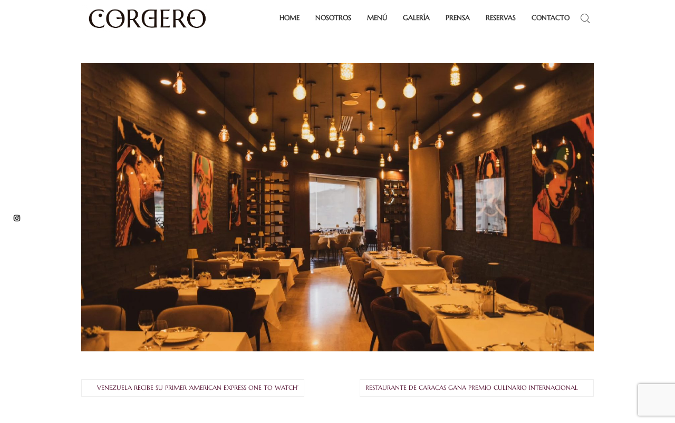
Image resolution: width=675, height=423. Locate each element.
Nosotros (333, 17)
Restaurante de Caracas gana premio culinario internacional (471, 387)
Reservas (501, 17)
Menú (377, 17)
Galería (416, 17)
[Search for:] (585, 18)
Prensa (458, 17)
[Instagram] (17, 217)
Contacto (551, 17)
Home (289, 17)
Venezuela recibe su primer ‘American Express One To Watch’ (197, 387)
